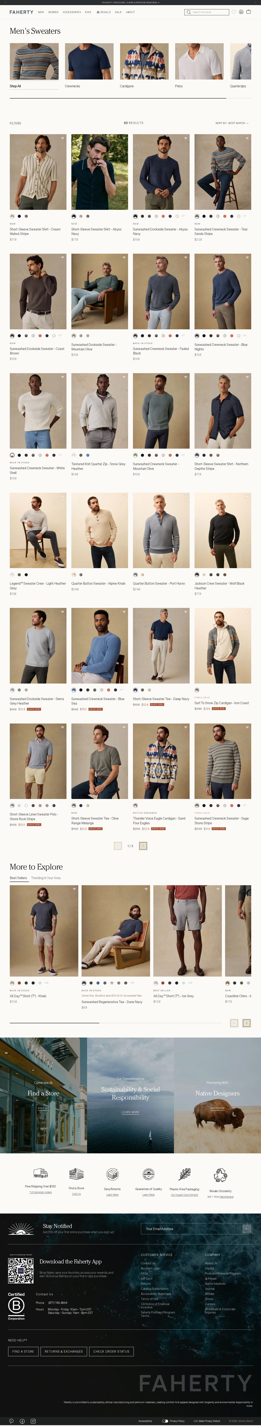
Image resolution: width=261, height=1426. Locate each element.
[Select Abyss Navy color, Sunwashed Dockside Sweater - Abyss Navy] (135, 216)
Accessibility (145, 1421)
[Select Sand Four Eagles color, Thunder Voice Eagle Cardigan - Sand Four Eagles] (135, 805)
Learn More (130, 1112)
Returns (146, 1284)
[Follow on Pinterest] (11, 1421)
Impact (209, 1268)
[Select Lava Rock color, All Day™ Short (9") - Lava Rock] (33, 983)
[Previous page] (117, 845)
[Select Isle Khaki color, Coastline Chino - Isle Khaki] (227, 983)
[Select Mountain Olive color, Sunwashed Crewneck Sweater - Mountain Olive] (135, 455)
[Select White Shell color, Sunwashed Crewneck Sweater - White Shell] (177, 216)
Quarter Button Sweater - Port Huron (159, 583)
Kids (88, 12)
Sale (118, 12)
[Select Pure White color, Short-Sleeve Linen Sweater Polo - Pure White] (26, 805)
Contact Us (148, 1263)
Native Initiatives (215, 1284)
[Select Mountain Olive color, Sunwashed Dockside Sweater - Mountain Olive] (73, 335)
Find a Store (23, 1351)
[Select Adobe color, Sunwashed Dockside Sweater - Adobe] (87, 335)
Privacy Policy (177, 1421)
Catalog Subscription (154, 1289)
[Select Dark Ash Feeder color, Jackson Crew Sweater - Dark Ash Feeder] (210, 574)
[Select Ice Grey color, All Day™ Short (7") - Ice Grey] (155, 983)
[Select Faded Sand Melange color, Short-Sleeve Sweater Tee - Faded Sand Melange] (149, 690)
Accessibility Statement (156, 1294)
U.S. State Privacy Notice (207, 1421)
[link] (34, 67)
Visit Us (43, 1108)
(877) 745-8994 (57, 1303)
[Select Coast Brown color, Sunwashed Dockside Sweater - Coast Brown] (142, 216)
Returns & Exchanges (64, 1351)
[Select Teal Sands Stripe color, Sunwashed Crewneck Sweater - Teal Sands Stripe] (149, 216)
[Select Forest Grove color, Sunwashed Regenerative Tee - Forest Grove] (90, 983)
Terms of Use (149, 1299)
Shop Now (217, 1108)
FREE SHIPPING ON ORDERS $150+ (130, 2)
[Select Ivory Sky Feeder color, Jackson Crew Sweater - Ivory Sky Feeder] (203, 574)
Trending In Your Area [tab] (46, 878)
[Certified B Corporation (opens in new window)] (16, 1306)
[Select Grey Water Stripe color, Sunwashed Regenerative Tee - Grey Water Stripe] (111, 983)
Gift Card (146, 1278)
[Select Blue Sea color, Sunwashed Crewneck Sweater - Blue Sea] (73, 690)
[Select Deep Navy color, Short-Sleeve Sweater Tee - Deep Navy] (135, 690)
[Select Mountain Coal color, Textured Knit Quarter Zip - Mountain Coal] (80, 455)
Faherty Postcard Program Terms (158, 1314)
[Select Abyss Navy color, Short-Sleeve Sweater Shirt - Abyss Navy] (19, 216)
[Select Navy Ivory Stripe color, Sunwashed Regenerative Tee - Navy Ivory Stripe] (104, 983)
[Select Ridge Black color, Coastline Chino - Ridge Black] (234, 983)
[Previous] (5, 2)
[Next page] (143, 845)
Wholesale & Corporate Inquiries (220, 1311)
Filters (15, 123)
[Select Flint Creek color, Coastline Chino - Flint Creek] (248, 983)
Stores (209, 1299)
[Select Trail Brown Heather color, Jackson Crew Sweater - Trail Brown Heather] (224, 574)
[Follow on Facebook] (22, 1421)
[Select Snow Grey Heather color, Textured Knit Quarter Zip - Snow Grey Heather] (73, 455)
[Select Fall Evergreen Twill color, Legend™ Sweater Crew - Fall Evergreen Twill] (19, 574)
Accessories (72, 12)
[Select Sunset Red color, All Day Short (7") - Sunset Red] (19, 983)
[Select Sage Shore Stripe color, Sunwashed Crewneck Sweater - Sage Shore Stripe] (197, 805)
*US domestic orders (41, 1192)
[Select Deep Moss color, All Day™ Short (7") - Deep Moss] (26, 983)
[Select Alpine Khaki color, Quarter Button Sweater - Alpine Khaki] (73, 574)
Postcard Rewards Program (223, 1273)
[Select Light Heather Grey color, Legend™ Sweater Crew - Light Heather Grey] (12, 574)
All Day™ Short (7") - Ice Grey (173, 996)
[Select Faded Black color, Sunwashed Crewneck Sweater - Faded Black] (135, 335)
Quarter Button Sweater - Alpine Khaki (98, 583)
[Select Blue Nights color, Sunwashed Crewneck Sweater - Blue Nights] (170, 216)
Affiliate (209, 1294)
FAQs (144, 1273)
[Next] (255, 2)
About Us (211, 1263)
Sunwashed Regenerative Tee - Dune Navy (112, 1002)
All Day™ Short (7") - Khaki (28, 996)
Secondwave (226, 1196)
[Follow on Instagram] (33, 1421)
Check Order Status (111, 1351)
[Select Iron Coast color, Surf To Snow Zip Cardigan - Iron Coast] (197, 690)
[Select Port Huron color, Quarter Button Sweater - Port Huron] (80, 574)
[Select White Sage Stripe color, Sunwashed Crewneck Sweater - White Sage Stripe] (156, 216)
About (130, 12)
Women (53, 12)
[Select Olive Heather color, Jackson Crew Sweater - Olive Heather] (217, 574)
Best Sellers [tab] (18, 878)
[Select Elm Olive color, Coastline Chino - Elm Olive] (241, 983)
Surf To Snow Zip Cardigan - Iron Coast (222, 703)
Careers (210, 1304)
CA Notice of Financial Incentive (155, 1305)
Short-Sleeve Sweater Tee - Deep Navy (161, 699)
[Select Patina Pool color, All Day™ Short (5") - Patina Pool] (40, 983)
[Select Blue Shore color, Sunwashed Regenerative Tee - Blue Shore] (97, 983)
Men (41, 12)
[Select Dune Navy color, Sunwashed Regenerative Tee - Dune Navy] (84, 983)
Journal (210, 1289)
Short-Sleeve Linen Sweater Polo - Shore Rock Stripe (34, 816)
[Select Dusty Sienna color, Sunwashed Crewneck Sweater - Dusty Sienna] (163, 216)
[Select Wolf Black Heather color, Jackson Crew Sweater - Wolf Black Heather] (197, 574)
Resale (106, 12)
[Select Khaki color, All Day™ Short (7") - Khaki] (12, 983)
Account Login (150, 1268)
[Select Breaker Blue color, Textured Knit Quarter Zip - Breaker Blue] (87, 455)
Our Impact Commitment (184, 1194)
